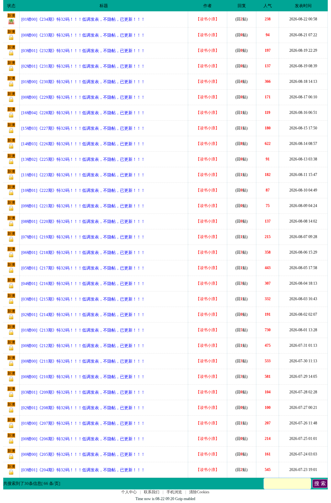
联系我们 (151, 492)
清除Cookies (199, 492)
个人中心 (129, 492)
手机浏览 (174, 492)
